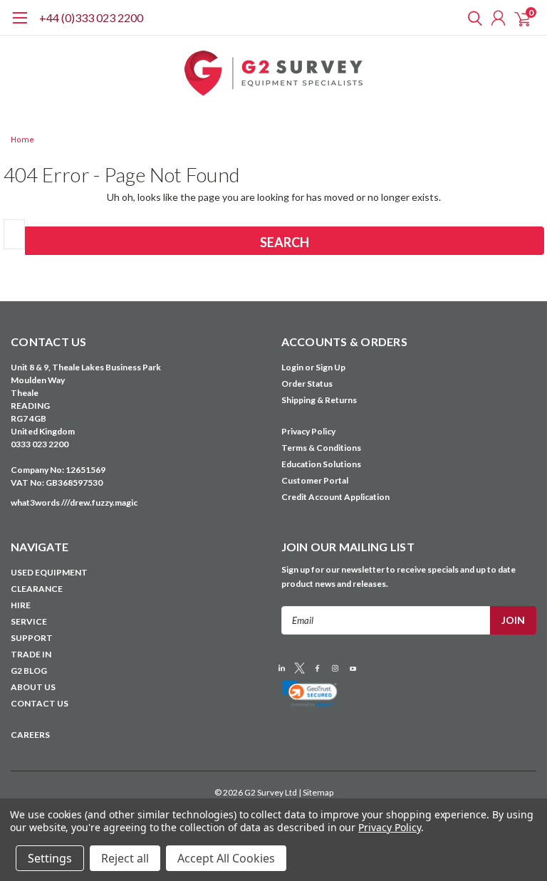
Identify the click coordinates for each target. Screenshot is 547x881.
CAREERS (30, 734)
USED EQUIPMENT (49, 572)
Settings (50, 858)
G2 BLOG (29, 670)
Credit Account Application (335, 496)
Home (22, 140)
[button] (310, 694)
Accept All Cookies (226, 858)
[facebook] (317, 668)
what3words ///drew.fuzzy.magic (74, 502)
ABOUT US (33, 687)
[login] (498, 18)
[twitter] (299, 668)
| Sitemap (315, 792)
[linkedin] (281, 668)
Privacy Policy (308, 431)
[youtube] (353, 668)
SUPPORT (32, 637)
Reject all (125, 858)
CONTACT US (39, 703)
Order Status (307, 383)
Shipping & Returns (319, 400)
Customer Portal (314, 480)
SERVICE (29, 621)
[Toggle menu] (19, 25)
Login (292, 367)
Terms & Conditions (321, 447)
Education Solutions (321, 464)
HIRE (21, 605)
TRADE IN (31, 654)
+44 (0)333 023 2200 (91, 17)
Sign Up (330, 367)
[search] (471, 18)
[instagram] (335, 668)
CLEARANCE (37, 588)
